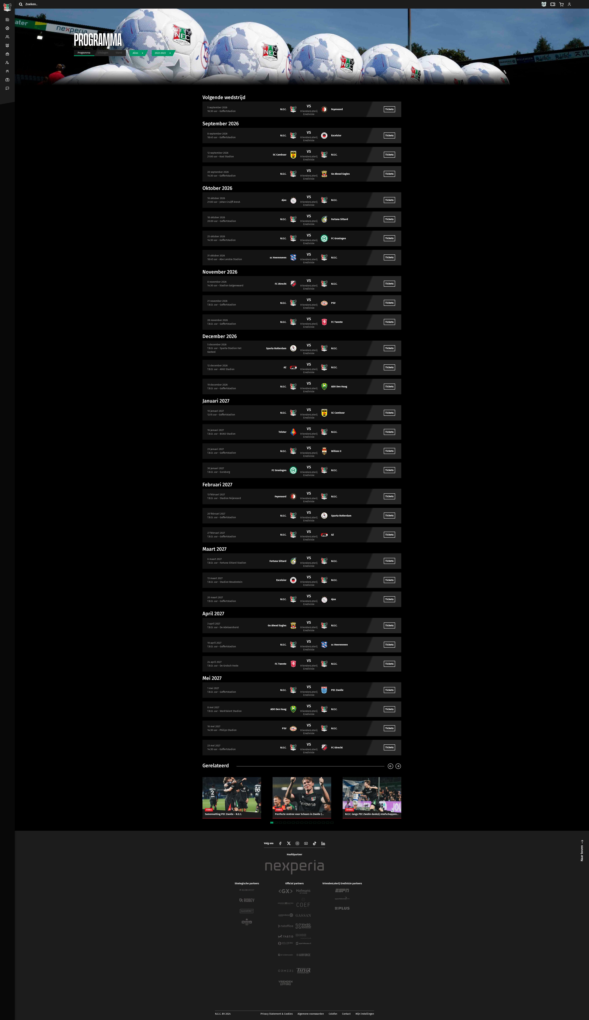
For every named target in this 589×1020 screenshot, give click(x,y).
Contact (346, 1013)
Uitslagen (103, 52)
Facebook (7, 117)
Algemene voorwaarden (311, 1013)
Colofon (333, 1013)
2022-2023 (160, 53)
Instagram (297, 843)
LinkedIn (7, 124)
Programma (84, 52)
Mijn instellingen (365, 1013)
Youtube (306, 843)
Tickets (389, 109)
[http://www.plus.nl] (342, 908)
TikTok (14, 124)
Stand (119, 52)
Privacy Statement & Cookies (276, 1013)
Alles (135, 53)
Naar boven (582, 853)
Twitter (14, 117)
